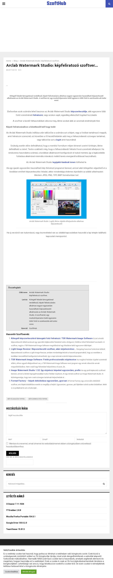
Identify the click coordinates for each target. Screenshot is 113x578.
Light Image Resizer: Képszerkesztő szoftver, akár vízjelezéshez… (43, 349)
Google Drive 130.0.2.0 (16, 523)
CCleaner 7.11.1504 (15, 504)
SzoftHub (56, 3)
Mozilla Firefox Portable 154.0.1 (20, 516)
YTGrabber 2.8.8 (13, 510)
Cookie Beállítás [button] (11, 572)
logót (58, 140)
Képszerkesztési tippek (38, 399)
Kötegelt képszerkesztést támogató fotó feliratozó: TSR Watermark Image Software (52, 338)
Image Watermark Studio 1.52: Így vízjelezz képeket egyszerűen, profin (46, 370)
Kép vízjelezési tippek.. (16, 399)
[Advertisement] (56, 29)
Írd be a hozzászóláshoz (19, 457)
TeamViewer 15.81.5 (15, 529)
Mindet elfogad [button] (29, 572)
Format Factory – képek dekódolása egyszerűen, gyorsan (39, 381)
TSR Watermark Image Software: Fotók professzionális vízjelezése (43, 359)
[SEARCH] (104, 484)
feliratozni (38, 115)
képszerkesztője (79, 111)
